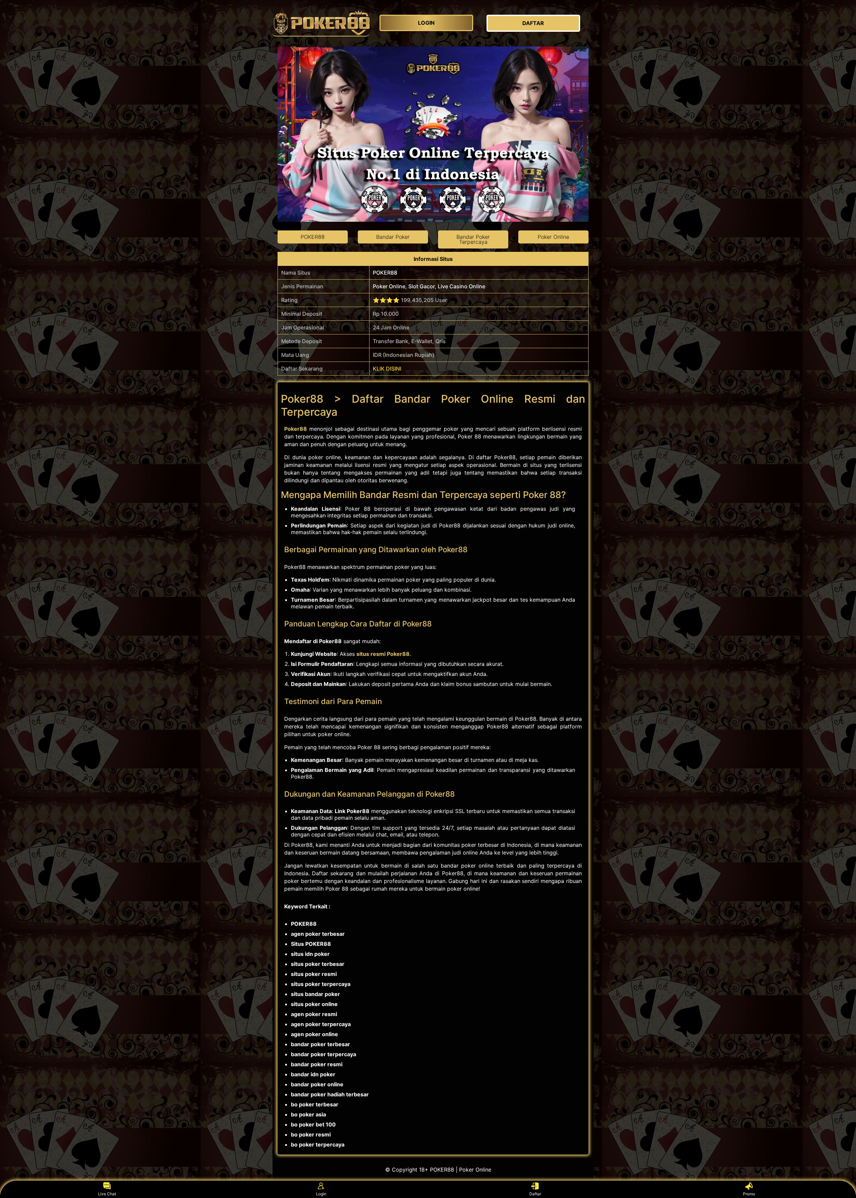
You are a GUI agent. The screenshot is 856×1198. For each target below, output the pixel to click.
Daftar (535, 1193)
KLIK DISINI (387, 368)
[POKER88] (321, 23)
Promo (749, 1193)
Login (321, 1193)
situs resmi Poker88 (383, 654)
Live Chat (107, 1193)
